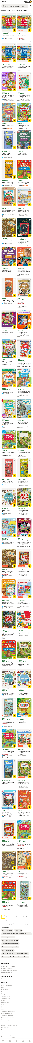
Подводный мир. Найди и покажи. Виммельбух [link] (8, 633)
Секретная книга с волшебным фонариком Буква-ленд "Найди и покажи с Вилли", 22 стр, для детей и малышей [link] (24, 271)
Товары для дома (5, 998)
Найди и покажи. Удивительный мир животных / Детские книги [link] (7, 391)
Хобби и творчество (6, 1004)
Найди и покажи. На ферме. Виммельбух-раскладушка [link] (23, 482)
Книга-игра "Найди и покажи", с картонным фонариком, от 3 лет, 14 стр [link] (23, 333)
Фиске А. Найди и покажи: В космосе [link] (22, 874)
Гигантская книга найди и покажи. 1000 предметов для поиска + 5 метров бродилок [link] (8, 36)
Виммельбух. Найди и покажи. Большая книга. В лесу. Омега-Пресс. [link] (24, 783)
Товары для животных (7, 1015)
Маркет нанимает (5, 1030)
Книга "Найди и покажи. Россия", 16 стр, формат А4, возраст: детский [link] (24, 752)
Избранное (16, 1041)
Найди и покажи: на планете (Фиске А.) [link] (23, 423)
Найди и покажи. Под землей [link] (7, 241)
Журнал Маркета (5, 1032)
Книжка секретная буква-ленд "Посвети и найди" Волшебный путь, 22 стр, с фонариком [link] (24, 541)
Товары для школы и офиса (8, 1011)
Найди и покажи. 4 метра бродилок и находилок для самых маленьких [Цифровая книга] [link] (8, 453)
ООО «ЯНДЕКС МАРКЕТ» (12, 1035)
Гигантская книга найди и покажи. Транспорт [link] (8, 67)
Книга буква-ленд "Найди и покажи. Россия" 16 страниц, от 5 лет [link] (8, 211)
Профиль (29, 1041)
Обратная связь (5, 1027)
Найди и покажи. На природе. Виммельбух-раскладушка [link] (8, 154)
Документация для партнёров (9, 970)
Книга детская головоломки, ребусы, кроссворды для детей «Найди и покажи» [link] (8, 423)
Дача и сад (4, 1007)
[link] (7, 930)
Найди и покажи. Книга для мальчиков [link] (8, 126)
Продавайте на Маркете (7, 968)
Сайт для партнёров (6, 972)
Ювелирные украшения (7, 1022)
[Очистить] (26, 6)
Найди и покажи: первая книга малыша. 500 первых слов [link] (24, 183)
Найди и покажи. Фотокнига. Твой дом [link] (23, 692)
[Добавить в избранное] (14, 14)
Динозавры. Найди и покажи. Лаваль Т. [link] (23, 904)
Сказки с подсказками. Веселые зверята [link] (23, 721)
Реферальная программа (7, 979)
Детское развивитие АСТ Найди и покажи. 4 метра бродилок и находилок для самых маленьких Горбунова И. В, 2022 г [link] (8, 752)
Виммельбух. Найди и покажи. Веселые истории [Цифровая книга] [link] (24, 126)
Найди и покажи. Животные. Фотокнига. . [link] (8, 692)
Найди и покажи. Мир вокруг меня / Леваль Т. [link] (8, 301)
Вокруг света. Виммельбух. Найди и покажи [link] (7, 813)
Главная (3, 1041)
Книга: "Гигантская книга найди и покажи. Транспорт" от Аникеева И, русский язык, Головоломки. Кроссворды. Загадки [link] (24, 67)
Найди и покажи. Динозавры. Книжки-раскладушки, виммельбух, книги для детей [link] (8, 721)
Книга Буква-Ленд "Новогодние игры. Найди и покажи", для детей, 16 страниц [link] (24, 362)
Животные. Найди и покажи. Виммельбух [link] (23, 511)
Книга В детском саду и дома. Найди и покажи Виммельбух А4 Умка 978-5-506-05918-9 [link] (8, 843)
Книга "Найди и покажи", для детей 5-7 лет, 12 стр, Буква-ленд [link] (24, 96)
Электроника (4, 994)
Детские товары (5, 1020)
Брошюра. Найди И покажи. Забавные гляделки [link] (22, 154)
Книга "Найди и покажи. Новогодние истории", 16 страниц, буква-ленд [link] (24, 392)
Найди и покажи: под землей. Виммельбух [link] (7, 874)
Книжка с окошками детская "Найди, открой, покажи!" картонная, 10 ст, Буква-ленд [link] (8, 603)
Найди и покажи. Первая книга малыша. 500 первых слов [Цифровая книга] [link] (8, 663)
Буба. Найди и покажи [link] (8, 332)
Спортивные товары (6, 1013)
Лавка (10, 1041)
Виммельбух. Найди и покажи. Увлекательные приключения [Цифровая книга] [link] (8, 362)
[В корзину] (14, 30)
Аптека (3, 1000)
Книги (2, 1009)
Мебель (3, 987)
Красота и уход (5, 1002)
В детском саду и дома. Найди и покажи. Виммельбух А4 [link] (24, 572)
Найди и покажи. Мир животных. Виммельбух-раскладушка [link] (8, 183)
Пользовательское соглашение (9, 1025)
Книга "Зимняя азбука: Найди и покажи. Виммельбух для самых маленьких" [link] (24, 241)
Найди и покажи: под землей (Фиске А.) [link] (7, 572)
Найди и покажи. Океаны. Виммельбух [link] (8, 783)
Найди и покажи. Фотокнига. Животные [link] (7, 511)
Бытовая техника (5, 989)
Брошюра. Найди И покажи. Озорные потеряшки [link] (7, 271)
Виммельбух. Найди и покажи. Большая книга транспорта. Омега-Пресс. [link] (24, 211)
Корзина (23, 1041)
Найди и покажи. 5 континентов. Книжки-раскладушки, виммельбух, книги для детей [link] (8, 482)
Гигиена (3, 991)
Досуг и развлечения (6, 985)
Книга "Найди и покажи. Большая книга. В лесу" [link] (24, 453)
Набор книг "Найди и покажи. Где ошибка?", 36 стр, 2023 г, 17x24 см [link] (24, 603)
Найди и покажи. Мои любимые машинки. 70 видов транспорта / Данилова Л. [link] (23, 633)
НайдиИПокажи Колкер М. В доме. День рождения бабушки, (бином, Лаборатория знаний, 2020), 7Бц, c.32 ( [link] (24, 813)
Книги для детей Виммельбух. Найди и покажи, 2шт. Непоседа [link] (8, 541)
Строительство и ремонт (7, 1017)
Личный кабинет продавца (8, 966)
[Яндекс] (13, 1037)
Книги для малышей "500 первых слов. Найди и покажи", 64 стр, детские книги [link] (8, 96)
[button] (31, 6)
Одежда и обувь (5, 996)
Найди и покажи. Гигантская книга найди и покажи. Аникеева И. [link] (24, 36)
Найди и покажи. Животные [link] (22, 301)
